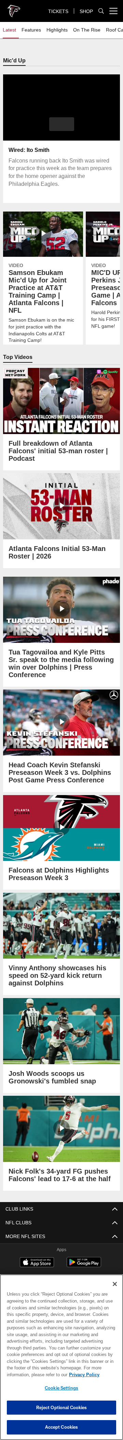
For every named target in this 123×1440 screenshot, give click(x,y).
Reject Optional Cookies (61, 1407)
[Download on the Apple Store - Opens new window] (37, 1263)
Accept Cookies (61, 1427)
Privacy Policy (30, 1374)
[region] (61, 1357)
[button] (61, 124)
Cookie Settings (61, 1388)
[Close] (114, 1284)
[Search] (101, 11)
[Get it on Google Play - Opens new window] (84, 1266)
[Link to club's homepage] (13, 8)
